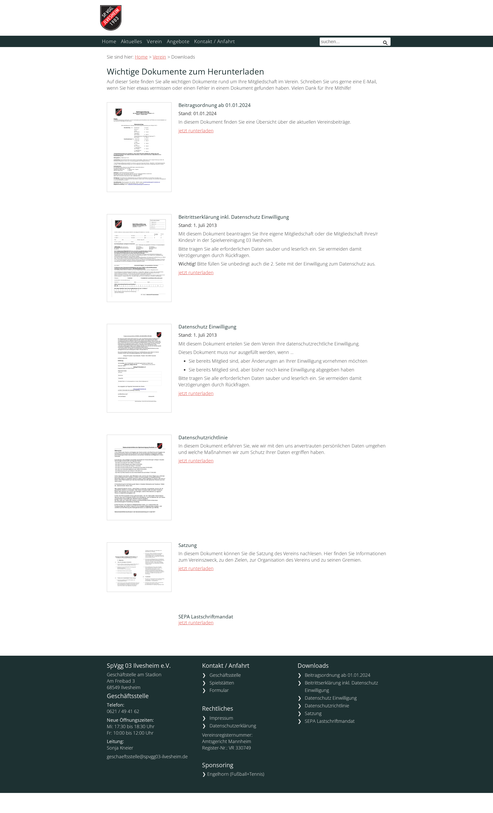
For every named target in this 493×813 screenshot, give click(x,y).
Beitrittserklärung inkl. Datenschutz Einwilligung (341, 686)
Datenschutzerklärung (233, 726)
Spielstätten (222, 683)
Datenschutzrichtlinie (327, 705)
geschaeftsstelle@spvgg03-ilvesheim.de (147, 756)
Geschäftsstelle (225, 675)
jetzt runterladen (196, 130)
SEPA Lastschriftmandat (330, 721)
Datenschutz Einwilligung (331, 698)
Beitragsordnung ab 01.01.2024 (337, 675)
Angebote (178, 41)
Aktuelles (131, 41)
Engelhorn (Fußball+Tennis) (235, 774)
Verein (154, 41)
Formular (219, 690)
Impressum (221, 718)
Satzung (313, 713)
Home (109, 41)
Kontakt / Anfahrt (214, 41)
